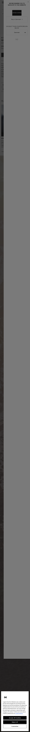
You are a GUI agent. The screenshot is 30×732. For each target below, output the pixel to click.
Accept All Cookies (15, 718)
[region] (15, 711)
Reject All (15, 722)
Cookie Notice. (19, 713)
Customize (15, 726)
